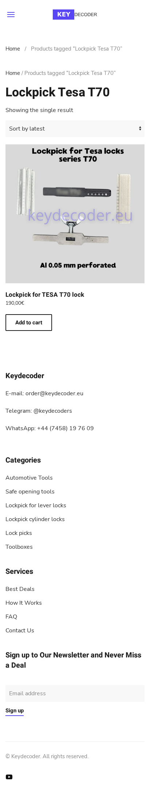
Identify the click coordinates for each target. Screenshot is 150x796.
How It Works (23, 603)
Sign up (14, 711)
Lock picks (18, 533)
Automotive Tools (29, 478)
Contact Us (19, 631)
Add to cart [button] (28, 323)
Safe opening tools (30, 492)
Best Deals (20, 589)
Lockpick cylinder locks (35, 519)
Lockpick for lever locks (35, 505)
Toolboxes (19, 547)
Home (12, 48)
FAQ (11, 617)
